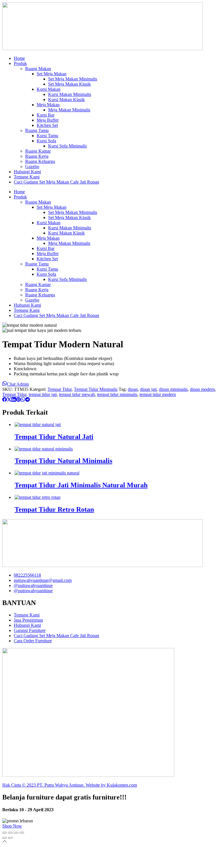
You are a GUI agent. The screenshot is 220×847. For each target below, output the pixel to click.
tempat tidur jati (43, 394)
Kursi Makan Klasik (66, 99)
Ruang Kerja (36, 156)
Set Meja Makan (51, 73)
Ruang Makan (38, 68)
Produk (20, 63)
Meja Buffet (47, 120)
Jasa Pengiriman (28, 620)
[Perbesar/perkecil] (4, 833)
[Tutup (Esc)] (21, 833)
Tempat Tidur (60, 389)
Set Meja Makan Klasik (69, 84)
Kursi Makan (48, 89)
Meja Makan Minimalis (69, 109)
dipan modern (202, 389)
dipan (133, 389)
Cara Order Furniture (33, 640)
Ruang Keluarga (40, 161)
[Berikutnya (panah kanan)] (10, 838)
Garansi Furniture (30, 630)
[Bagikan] (16, 833)
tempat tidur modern (158, 394)
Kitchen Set (47, 125)
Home (19, 58)
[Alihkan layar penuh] (10, 833)
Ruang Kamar (38, 151)
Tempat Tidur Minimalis (95, 389)
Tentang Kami (27, 176)
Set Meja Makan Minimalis (72, 78)
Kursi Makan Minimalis (69, 94)
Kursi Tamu (47, 135)
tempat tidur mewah (77, 394)
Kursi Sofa (46, 140)
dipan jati (148, 389)
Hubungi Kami (27, 171)
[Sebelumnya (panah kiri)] (4, 838)
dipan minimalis (173, 389)
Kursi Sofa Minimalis (67, 145)
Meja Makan (48, 104)
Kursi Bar (45, 115)
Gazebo (32, 166)
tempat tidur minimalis (117, 394)
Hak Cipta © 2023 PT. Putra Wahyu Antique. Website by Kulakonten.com (69, 785)
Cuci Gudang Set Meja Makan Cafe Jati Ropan (56, 182)
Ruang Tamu (37, 130)
